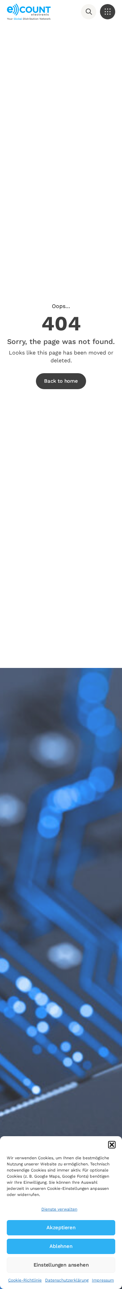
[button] (111, 1144)
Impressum (103, 1280)
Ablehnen (60, 1246)
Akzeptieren (61, 1227)
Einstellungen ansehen (61, 1265)
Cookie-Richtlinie (25, 1280)
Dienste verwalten (59, 1209)
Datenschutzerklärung (66, 1280)
